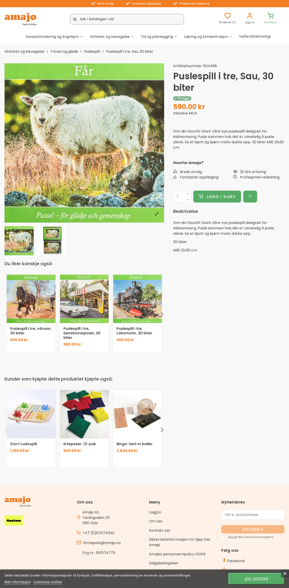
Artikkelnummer (187, 65)
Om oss (155, 521)
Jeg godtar (256, 578)
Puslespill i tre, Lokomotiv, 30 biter (134, 331)
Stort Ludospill (23, 444)
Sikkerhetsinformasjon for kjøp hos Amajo (179, 542)
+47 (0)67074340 (98, 533)
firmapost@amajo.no (102, 542)
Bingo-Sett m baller (135, 444)
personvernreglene (259, 537)
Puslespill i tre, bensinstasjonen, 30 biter (81, 333)
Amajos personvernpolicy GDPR (177, 554)
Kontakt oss (159, 530)
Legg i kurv (221, 196)
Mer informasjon (18, 581)
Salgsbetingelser (164, 563)
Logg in (155, 512)
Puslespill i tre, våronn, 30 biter (30, 331)
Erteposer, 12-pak (79, 444)
